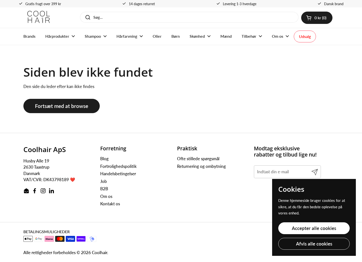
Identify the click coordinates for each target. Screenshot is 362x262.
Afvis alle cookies (314, 243)
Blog (104, 158)
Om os (106, 196)
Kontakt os (110, 203)
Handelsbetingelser (118, 173)
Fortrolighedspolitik (118, 166)
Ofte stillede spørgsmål (198, 158)
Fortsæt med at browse (61, 106)
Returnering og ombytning (201, 166)
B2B (104, 188)
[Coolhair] (38, 17)
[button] (316, 18)
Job (103, 181)
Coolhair (99, 252)
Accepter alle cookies (314, 228)
